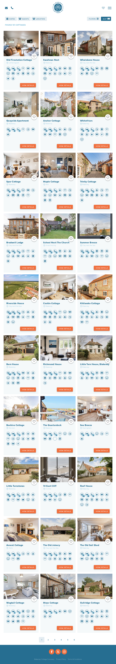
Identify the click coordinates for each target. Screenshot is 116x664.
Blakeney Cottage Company (44, 659)
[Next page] (81, 639)
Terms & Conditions (75, 659)
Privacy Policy (61, 659)
